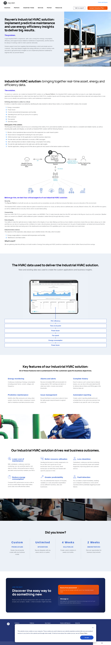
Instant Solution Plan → (97, 8)
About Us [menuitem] (77, 623)
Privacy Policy (83, 633)
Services (40, 7)
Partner (49, 7)
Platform (16, 7)
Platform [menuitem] (32, 623)
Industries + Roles (28, 7)
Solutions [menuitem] (17, 623)
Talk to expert (79, 8)
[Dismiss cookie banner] (92, 628)
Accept (87, 637)
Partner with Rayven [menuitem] (65, 623)
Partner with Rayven (103, 2)
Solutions (7, 7)
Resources (59, 7)
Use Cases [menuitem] (47, 623)
